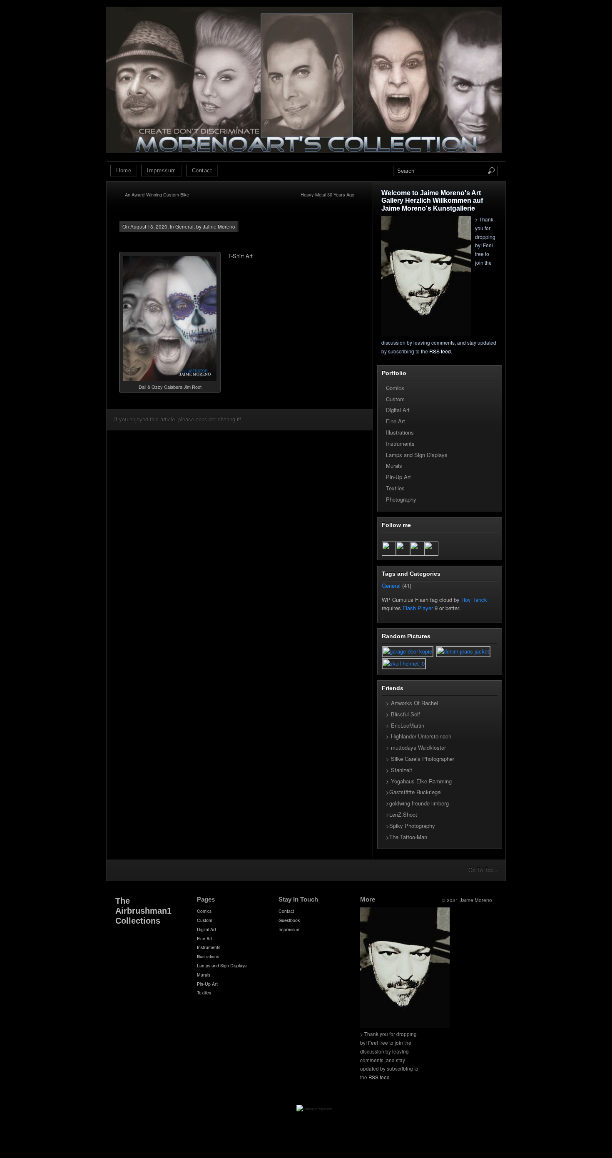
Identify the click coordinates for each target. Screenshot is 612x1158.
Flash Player (418, 608)
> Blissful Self (403, 714)
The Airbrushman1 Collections (143, 910)
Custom (395, 399)
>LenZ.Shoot (401, 814)
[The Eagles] (463, 651)
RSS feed (440, 351)
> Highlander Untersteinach (418, 736)
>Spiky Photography (410, 826)
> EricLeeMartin (405, 725)
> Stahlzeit (399, 770)
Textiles (395, 488)
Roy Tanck (474, 600)
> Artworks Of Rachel (412, 703)
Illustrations (400, 432)
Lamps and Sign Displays (417, 455)
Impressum (161, 170)
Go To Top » (483, 870)
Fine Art (395, 421)
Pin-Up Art (398, 477)
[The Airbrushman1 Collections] (304, 151)
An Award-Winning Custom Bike (157, 194)
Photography (401, 499)
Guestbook (289, 920)
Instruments (400, 443)
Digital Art (398, 410)
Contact (202, 170)
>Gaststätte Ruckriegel (414, 792)
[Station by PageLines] (314, 1116)
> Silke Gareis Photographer (420, 759)
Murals (394, 466)
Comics (395, 388)
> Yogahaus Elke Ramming (419, 781)
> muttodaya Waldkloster (416, 747)
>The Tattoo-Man (406, 837)
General (184, 226)
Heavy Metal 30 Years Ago (327, 194)
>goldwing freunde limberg (417, 803)
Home (123, 170)
